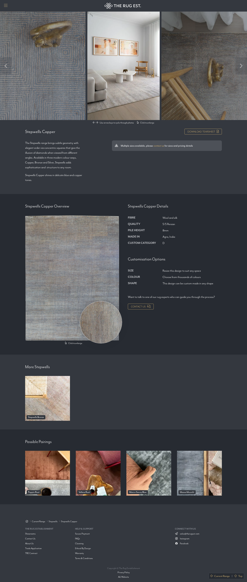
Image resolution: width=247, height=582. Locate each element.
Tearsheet (201, 131)
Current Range (222, 576)
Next (241, 65)
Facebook (184, 543)
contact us (159, 145)
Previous (6, 65)
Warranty (79, 553)
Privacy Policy (124, 572)
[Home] (26, 521)
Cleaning (79, 543)
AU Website (123, 576)
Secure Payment (82, 533)
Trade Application (33, 548)
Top (240, 576)
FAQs (77, 538)
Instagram (184, 538)
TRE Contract (31, 553)
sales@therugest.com (189, 533)
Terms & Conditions (84, 558)
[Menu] (6, 6)
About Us (29, 543)
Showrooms (30, 533)
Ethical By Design (83, 548)
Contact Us (138, 306)
